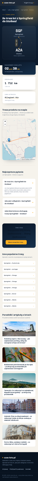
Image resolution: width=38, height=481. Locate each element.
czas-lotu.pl (9, 3)
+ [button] (5, 121)
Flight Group (28, 3)
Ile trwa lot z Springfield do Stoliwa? (15, 183)
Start (4, 10)
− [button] (5, 124)
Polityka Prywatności (17, 469)
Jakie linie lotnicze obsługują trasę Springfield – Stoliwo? (16, 212)
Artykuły (5, 469)
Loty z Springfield (13, 10)
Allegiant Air (12, 97)
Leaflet (18, 159)
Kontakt (28, 469)
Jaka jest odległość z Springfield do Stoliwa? (17, 202)
